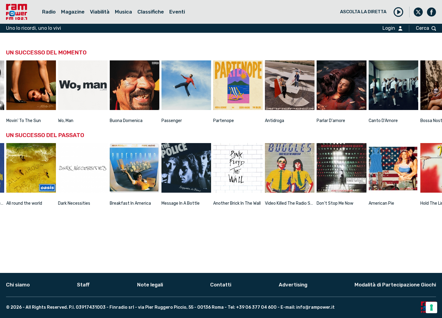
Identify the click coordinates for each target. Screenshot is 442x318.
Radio (49, 12)
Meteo (72, 22)
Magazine (72, 12)
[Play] (398, 12)
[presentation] (5, 86)
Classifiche (150, 12)
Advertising (293, 285)
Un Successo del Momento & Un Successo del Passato (171, 22)
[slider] (31, 112)
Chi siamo (18, 285)
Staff (83, 285)
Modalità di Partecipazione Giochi (395, 285)
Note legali (150, 285)
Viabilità (99, 12)
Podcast (95, 22)
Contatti (220, 285)
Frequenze (57, 22)
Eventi (177, 12)
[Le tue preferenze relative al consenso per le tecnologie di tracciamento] (431, 307)
